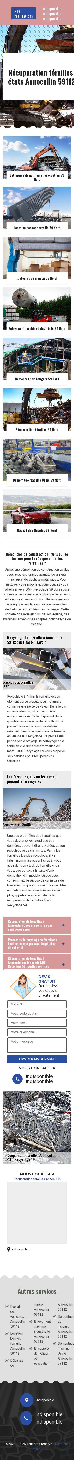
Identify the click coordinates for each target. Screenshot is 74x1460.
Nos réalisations (23, 13)
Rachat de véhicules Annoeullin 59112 (15, 1316)
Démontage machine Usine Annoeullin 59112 (63, 1353)
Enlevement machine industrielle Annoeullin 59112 (39, 1331)
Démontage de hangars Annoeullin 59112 (63, 1326)
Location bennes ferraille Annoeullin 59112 (15, 1343)
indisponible (52, 8)
